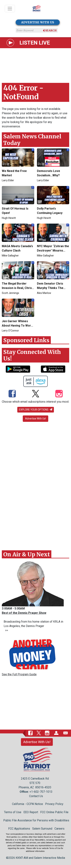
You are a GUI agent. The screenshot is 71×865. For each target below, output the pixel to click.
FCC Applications (19, 828)
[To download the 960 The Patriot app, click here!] (18, 369)
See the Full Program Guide (19, 674)
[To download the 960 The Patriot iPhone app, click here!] (53, 369)
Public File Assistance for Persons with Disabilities (36, 820)
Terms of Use (12, 812)
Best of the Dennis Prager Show (24, 613)
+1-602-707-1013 (40, 791)
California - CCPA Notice (27, 804)
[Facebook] (12, 394)
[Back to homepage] (36, 9)
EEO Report (30, 812)
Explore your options (34, 409)
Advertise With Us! (35, 418)
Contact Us (36, 796)
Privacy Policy (54, 804)
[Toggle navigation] (10, 8)
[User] (56, 733)
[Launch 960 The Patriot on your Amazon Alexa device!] (35, 381)
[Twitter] (35, 394)
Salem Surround (42, 828)
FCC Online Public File (54, 812)
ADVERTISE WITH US (37, 22)
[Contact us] (65, 733)
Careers (59, 828)
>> (6, 630)
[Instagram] (59, 394)
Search (51, 30)
